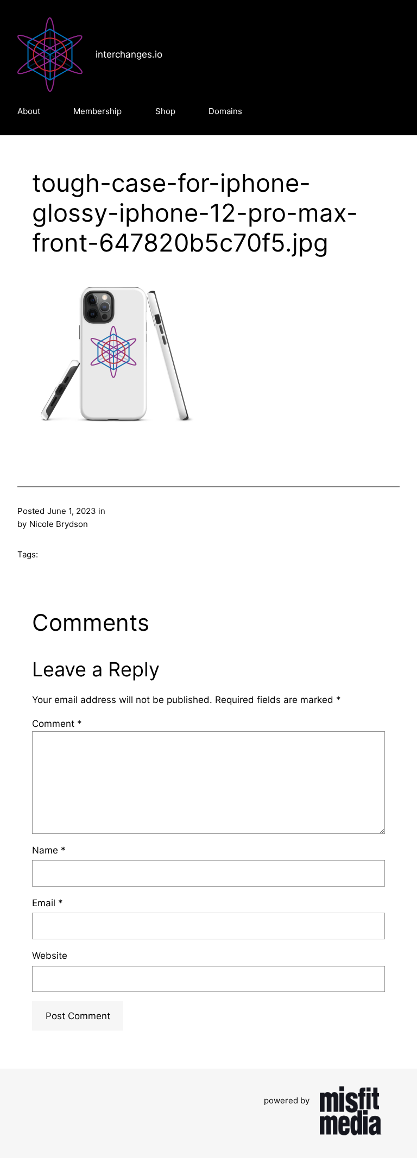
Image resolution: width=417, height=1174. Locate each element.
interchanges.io (129, 54)
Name (49, 850)
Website (49, 955)
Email (47, 902)
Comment (57, 723)
